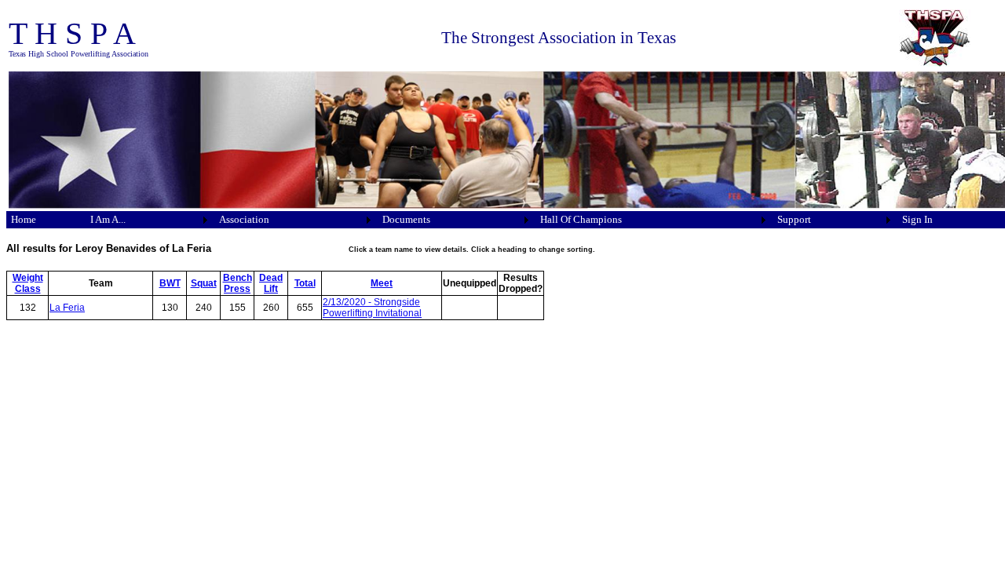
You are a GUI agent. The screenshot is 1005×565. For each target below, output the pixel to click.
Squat (204, 283)
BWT (170, 283)
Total (305, 283)
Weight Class (28, 283)
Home (23, 219)
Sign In (917, 219)
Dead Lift (271, 283)
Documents (406, 219)
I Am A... (108, 219)
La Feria (67, 307)
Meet (382, 283)
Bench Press (237, 283)
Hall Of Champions (581, 219)
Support (794, 219)
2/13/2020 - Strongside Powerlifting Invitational (372, 308)
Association (244, 219)
